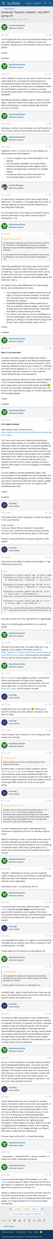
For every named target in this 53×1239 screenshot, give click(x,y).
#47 (50, 1058)
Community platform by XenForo (22, 1237)
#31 (50, 234)
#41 (50, 801)
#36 (50, 642)
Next (34, 1209)
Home (36, 1232)
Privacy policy (21, 1232)
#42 (50, 869)
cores (18, 150)
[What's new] (44, 3)
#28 (50, 124)
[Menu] (4, 3)
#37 (50, 673)
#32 (50, 348)
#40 (50, 753)
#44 (50, 936)
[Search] (49, 3)
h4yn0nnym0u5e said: (11, 806)
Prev (19, 1209)
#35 (50, 557)
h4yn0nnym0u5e (9, 19)
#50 (50, 1175)
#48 (50, 1097)
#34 (50, 513)
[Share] (46, 35)
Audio (28, 150)
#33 (50, 420)
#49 (50, 1152)
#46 (50, 1013)
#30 (50, 195)
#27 (50, 74)
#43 (50, 902)
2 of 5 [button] (26, 1209)
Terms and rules (8, 1232)
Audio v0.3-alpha (8, 688)
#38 (50, 704)
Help (30, 1232)
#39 (50, 730)
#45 (50, 967)
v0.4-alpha (9, 677)
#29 (50, 146)
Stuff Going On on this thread (14, 771)
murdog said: (8, 758)
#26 (50, 35)
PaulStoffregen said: (10, 239)
